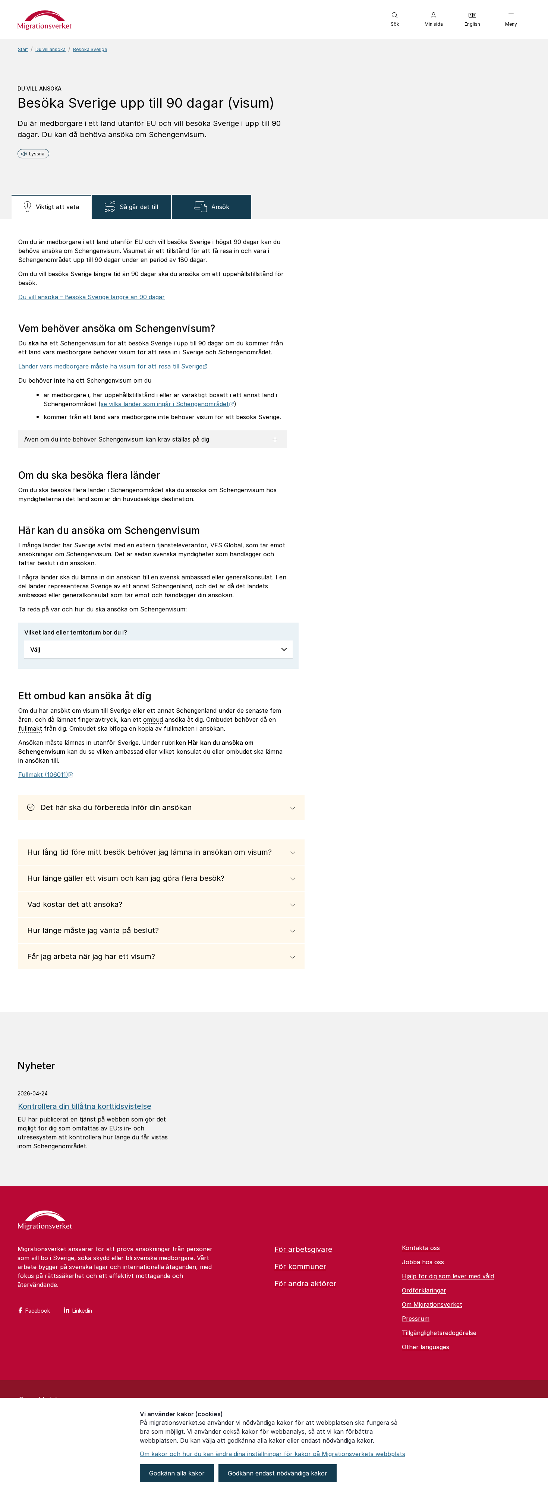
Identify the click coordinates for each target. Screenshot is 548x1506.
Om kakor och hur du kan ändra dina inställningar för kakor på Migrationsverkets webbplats (272, 1454)
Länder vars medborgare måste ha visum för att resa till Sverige (113, 366)
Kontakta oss (421, 1248)
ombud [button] (153, 719)
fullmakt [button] (30, 728)
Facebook (37, 1310)
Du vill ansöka (50, 49)
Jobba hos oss (423, 1262)
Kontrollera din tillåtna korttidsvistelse (84, 1106)
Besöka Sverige (90, 49)
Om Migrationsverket (432, 1304)
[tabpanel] (274, 615)
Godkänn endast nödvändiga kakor (277, 1473)
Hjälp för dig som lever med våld (448, 1276)
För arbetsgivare (303, 1249)
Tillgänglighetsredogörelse (439, 1332)
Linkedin (82, 1310)
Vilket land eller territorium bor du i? (75, 632)
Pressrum (415, 1318)
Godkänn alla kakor (177, 1473)
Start (23, 49)
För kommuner (300, 1266)
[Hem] (45, 1221)
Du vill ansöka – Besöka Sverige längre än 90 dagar (91, 297)
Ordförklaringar (424, 1290)
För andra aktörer (305, 1283)
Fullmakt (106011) (45, 774)
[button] (394, 19)
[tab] (51, 207)
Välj (35, 649)
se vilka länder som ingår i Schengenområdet (167, 404)
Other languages (425, 1347)
